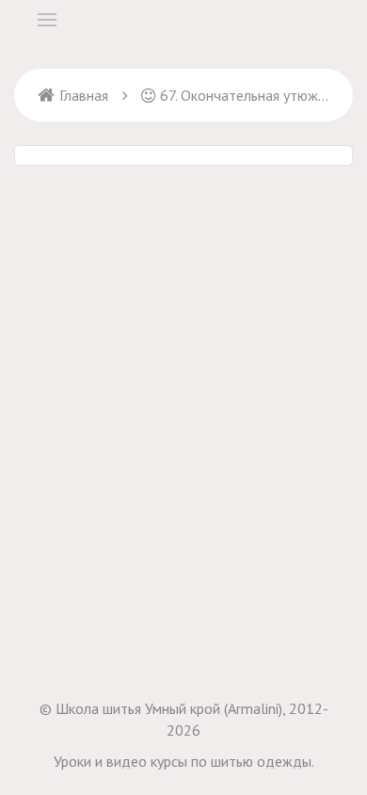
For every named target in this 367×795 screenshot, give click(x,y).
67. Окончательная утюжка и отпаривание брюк (244, 95)
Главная (83, 95)
